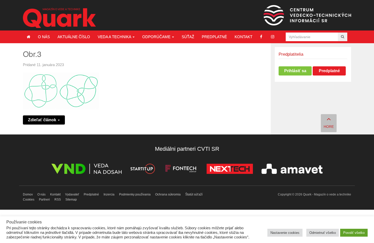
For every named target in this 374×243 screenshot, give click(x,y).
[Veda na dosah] (86, 170)
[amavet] (292, 170)
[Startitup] (142, 170)
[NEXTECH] (230, 170)
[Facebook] (261, 37)
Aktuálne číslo (73, 37)
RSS (57, 199)
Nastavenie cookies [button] (284, 233)
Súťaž (188, 37)
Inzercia (109, 194)
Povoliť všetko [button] (354, 233)
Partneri (44, 199)
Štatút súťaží (194, 194)
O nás (44, 37)
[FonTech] (181, 170)
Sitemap (71, 199)
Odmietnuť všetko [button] (322, 233)
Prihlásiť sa (295, 71)
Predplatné (214, 37)
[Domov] (28, 37)
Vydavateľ (72, 194)
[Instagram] (272, 37)
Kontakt (243, 37)
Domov (28, 194)
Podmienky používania (135, 194)
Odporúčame (156, 37)
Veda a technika (115, 37)
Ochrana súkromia (168, 194)
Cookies (28, 199)
